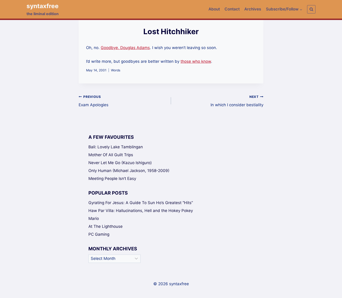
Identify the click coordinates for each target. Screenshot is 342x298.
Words (115, 70)
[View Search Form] (311, 9)
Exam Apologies (93, 101)
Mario (93, 218)
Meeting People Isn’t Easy (112, 178)
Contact (232, 9)
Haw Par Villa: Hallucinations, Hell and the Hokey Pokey (140, 210)
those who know (196, 61)
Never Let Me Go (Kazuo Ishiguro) (120, 162)
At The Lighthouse (105, 226)
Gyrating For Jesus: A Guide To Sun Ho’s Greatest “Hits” (140, 202)
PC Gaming (98, 234)
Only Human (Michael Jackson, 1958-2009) (128, 170)
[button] (300, 9)
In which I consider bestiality (237, 101)
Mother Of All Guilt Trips (110, 154)
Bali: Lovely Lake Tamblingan (115, 147)
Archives (252, 9)
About (214, 9)
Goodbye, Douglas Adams (125, 47)
